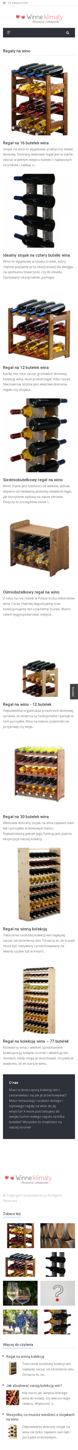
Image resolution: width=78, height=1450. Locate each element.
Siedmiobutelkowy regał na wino (33, 479)
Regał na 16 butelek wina (26, 143)
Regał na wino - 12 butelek (27, 704)
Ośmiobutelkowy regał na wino (31, 592)
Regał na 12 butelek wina (26, 367)
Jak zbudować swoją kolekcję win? (34, 1386)
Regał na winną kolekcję (25, 929)
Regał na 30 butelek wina (26, 816)
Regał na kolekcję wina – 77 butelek (36, 1041)
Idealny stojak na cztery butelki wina (36, 255)
